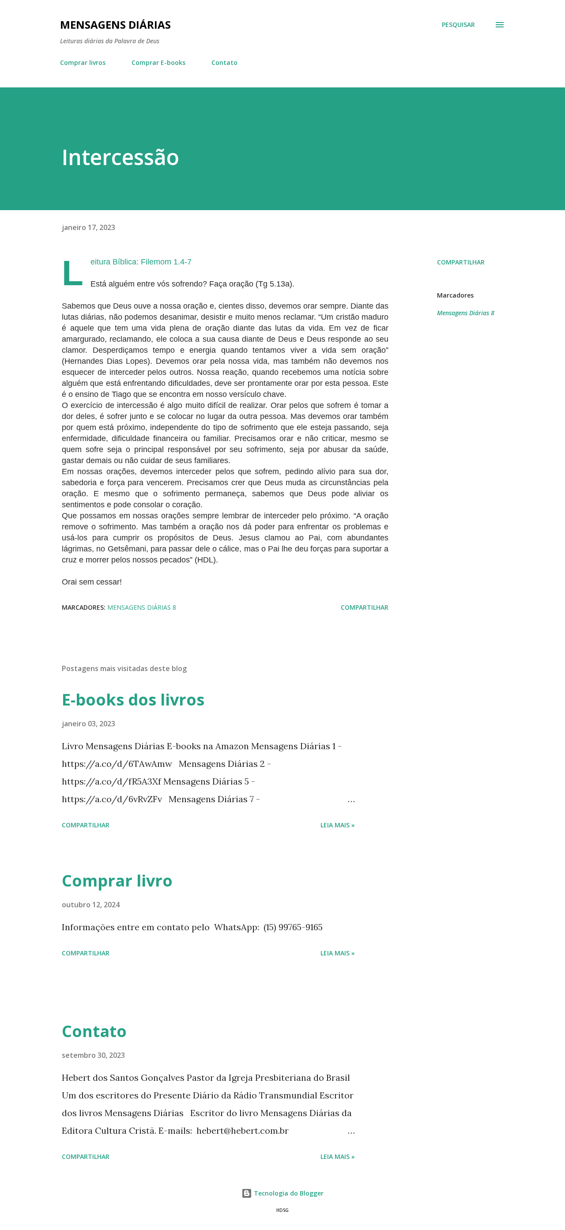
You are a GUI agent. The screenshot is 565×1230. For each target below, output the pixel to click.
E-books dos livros (133, 699)
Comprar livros (82, 62)
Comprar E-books (158, 62)
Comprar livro (117, 880)
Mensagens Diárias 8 (465, 313)
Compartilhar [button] (461, 262)
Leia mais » (337, 825)
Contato (224, 62)
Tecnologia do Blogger (288, 1193)
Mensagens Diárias (115, 24)
